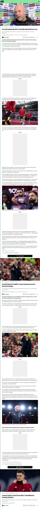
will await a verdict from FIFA (27, 247)
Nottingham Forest (9, 46)
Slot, (13, 48)
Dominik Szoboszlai (32, 75)
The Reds (4, 43)
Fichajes (16, 386)
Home (3, 27)
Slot (14, 330)
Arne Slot (6, 252)
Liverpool (16, 27)
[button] (37, 37)
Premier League (25, 300)
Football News (11, 27)
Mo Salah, (11, 127)
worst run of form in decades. (16, 301)
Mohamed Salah (15, 252)
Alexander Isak (17, 98)
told (13, 172)
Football (6, 27)
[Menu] (38, 1)
